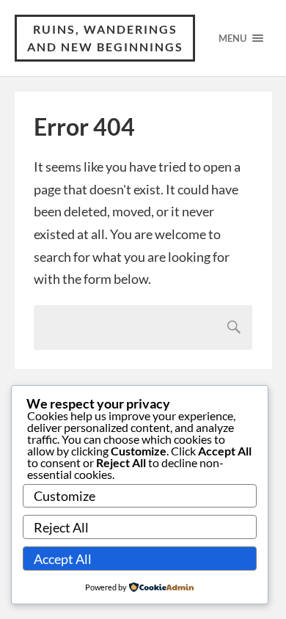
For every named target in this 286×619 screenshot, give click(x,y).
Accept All (63, 559)
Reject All (61, 527)
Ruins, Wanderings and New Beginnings (105, 38)
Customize (64, 496)
